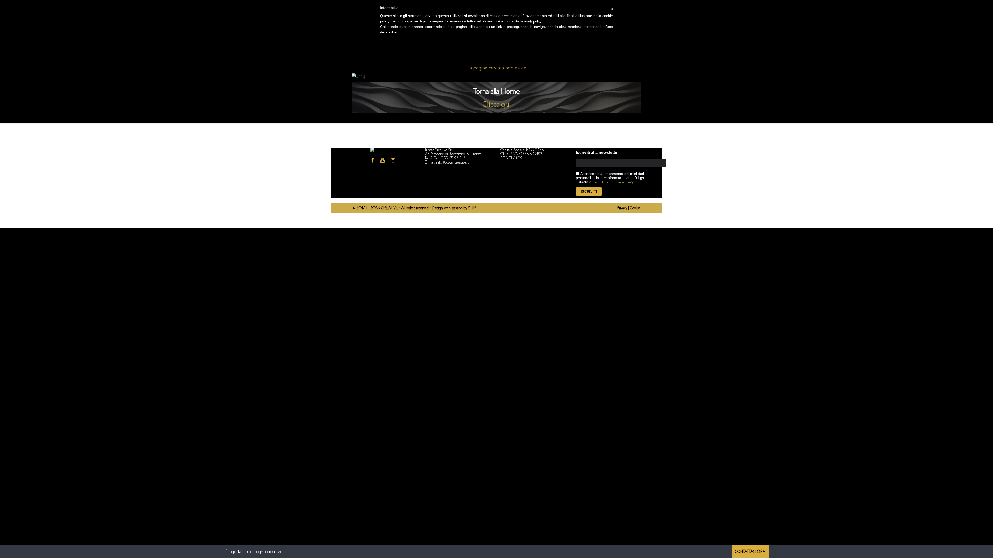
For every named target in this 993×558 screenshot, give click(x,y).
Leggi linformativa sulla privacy (613, 182)
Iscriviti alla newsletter (597, 152)
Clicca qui (496, 104)
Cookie (635, 208)
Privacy (622, 208)
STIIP (472, 208)
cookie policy (532, 21)
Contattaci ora (750, 551)
